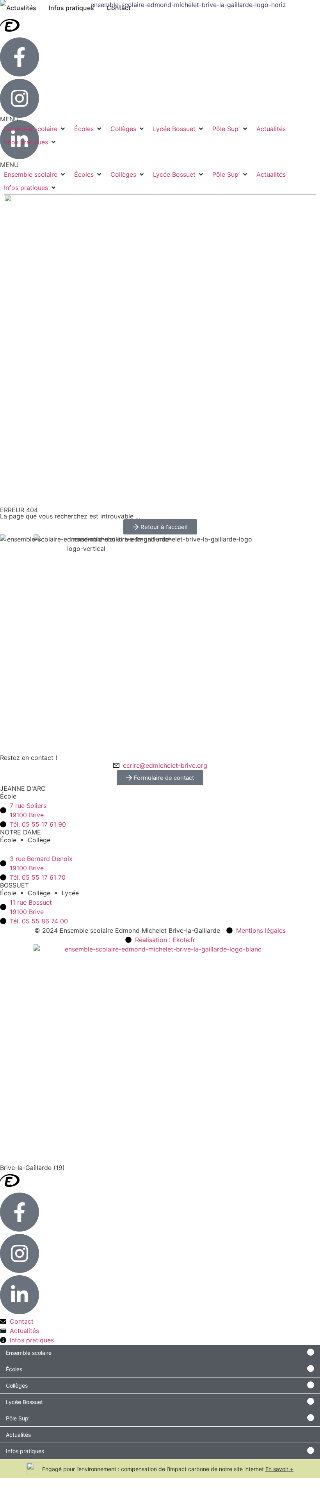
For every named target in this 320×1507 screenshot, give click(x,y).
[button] (35, 174)
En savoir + (279, 1469)
